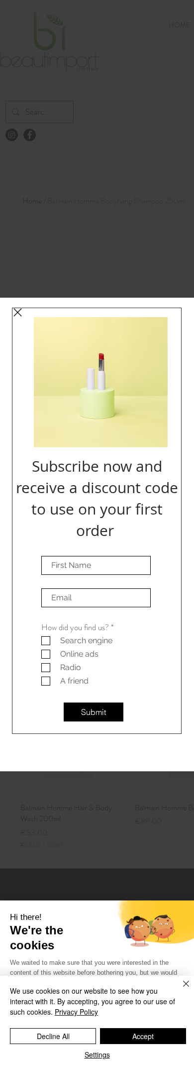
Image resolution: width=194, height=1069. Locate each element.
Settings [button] (97, 1055)
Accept (143, 1036)
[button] (17, 312)
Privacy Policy (76, 1012)
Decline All (53, 1036)
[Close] (180, 990)
